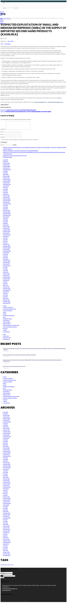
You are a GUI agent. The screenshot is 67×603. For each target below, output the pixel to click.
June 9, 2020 (10, 41)
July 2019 (5, 267)
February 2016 (6, 299)
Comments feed (7, 337)
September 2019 (7, 265)
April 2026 (5, 161)
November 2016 (6, 288)
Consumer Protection (8, 307)
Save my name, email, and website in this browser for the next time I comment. (20, 139)
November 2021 (6, 231)
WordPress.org (6, 339)
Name (2, 131)
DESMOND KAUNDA (7, 157)
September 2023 (7, 203)
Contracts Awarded (7, 310)
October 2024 (6, 182)
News (4, 317)
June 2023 (5, 207)
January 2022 (6, 228)
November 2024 (6, 181)
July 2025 (5, 171)
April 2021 (5, 243)
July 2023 (5, 205)
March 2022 (6, 225)
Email (2, 134)
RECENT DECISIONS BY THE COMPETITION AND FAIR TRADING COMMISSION (20, 150)
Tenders (5, 330)
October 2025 (6, 168)
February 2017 (6, 286)
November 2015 (6, 303)
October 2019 (6, 264)
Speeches (5, 328)
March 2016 (5, 298)
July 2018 (5, 269)
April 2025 (5, 172)
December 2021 (6, 229)
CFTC (2, 43)
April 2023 (5, 208)
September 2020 (7, 251)
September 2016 (7, 290)
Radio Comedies (6, 322)
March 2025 (6, 174)
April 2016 (5, 296)
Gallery (4, 312)
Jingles (4, 313)
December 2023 (6, 199)
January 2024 (6, 197)
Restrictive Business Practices (10, 327)
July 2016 (5, 293)
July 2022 (5, 218)
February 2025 (6, 176)
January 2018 (6, 275)
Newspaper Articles (7, 318)
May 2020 (5, 256)
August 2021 (6, 236)
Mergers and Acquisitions (9, 315)
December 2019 (6, 260)
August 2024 (6, 186)
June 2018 (5, 270)
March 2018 (5, 272)
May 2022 (5, 221)
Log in (4, 334)
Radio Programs (6, 323)
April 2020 (5, 257)
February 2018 (6, 273)
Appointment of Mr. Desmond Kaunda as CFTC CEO (15, 155)
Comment (3, 129)
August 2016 (6, 291)
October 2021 (6, 233)
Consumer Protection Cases (9, 309)
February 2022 (6, 226)
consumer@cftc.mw (6, 590)
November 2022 (6, 213)
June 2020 (5, 254)
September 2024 (7, 184)
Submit (2, 577)
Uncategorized (6, 331)
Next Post (26, 111)
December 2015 (6, 301)
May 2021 (5, 241)
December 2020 (6, 246)
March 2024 (6, 194)
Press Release (7, 43)
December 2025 (6, 166)
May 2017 (5, 282)
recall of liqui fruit (10, 564)
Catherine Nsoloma (4, 564)
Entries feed (6, 336)
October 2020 (6, 249)
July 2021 (5, 238)
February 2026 (6, 163)
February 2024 (6, 195)
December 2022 (6, 212)
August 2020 (6, 252)
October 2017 (6, 280)
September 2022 (7, 215)
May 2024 (5, 190)
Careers (5, 305)
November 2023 (6, 200)
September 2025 (7, 169)
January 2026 (6, 164)
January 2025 (6, 177)
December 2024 (6, 179)
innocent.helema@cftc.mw (40, 102)
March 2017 (5, 285)
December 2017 (6, 277)
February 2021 (6, 244)
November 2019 (6, 262)
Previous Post (18, 110)
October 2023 (6, 202)
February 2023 (6, 210)
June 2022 (5, 220)
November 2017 (6, 278)
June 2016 (5, 295)
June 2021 (5, 239)
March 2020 (6, 259)
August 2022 (6, 216)
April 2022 (5, 223)
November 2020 (6, 247)
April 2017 (5, 283)
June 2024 (5, 189)
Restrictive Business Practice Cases (11, 325)
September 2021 (7, 234)
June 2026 (5, 159)
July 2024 (5, 187)
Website (2, 137)
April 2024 (5, 192)
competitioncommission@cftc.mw (55, 102)
